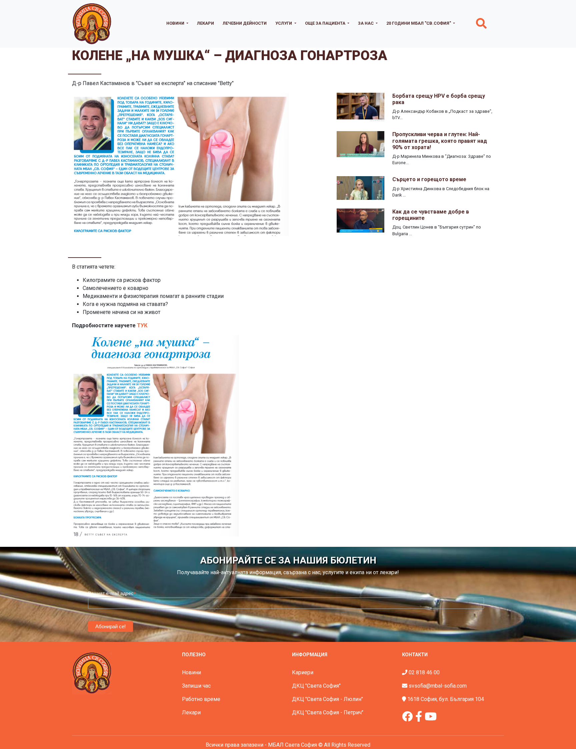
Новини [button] (175, 23)
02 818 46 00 (424, 672)
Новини (191, 672)
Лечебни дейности (245, 23)
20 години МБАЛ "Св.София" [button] (419, 23)
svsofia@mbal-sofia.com (438, 686)
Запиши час (196, 686)
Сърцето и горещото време (429, 179)
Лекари (205, 23)
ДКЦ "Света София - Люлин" (327, 699)
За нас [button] (366, 23)
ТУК (142, 325)
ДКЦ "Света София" (316, 686)
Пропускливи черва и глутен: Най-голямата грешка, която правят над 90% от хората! (439, 140)
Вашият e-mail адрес (112, 593)
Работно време (201, 699)
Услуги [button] (284, 23)
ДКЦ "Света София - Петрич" (327, 712)
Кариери (302, 672)
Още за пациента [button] (325, 23)
